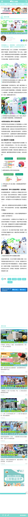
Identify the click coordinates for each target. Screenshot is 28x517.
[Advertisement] (14, 308)
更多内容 (3, 326)
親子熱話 (3, 4)
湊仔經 (8, 4)
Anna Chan (10, 37)
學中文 (19, 279)
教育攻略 (14, 4)
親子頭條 (15, 289)
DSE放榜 (14, 279)
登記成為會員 (23, 515)
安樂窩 (25, 4)
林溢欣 (24, 279)
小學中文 (10, 282)
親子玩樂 (19, 4)
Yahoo (9, 279)
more (26, 348)
